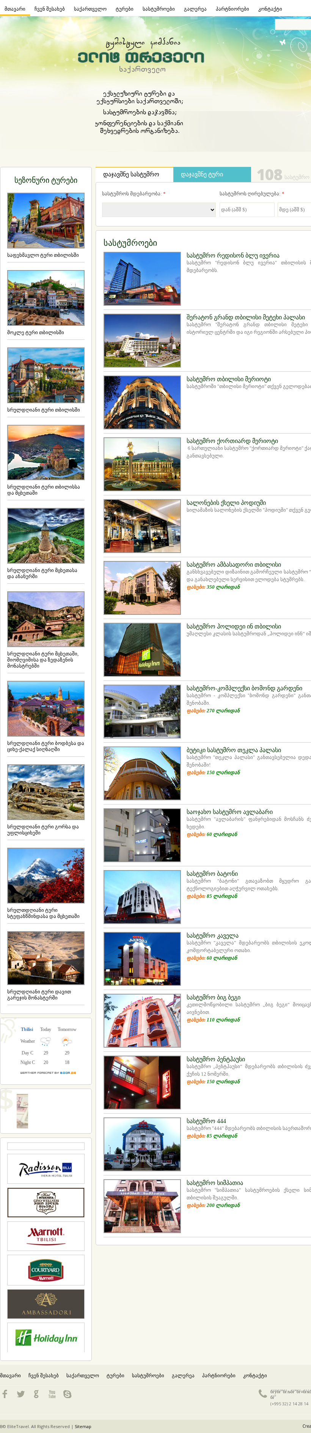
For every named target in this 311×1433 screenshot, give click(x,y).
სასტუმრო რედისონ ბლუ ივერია (233, 255)
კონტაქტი (270, 9)
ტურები (125, 9)
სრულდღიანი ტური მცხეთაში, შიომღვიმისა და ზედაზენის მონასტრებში (43, 660)
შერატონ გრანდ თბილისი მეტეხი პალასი (246, 317)
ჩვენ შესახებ (50, 9)
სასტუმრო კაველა (213, 935)
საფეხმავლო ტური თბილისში (43, 255)
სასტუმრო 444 (206, 1121)
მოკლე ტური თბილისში (35, 332)
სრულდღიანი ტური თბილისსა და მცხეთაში (43, 490)
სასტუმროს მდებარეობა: (134, 193)
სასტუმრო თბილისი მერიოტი (229, 379)
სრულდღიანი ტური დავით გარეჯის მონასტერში (39, 995)
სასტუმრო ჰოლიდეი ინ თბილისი (234, 626)
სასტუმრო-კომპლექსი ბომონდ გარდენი (244, 688)
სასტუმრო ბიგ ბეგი (213, 997)
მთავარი (15, 9)
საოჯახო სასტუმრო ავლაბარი (230, 812)
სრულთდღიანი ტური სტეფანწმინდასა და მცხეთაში (43, 913)
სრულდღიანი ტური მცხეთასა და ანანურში (42, 573)
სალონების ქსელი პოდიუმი (226, 503)
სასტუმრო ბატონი (212, 873)
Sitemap (83, 1426)
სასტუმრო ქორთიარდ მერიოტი (232, 441)
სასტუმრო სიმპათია (215, 1183)
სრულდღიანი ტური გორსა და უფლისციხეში (43, 830)
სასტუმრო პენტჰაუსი (216, 1059)
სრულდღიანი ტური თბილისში (43, 410)
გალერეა (195, 9)
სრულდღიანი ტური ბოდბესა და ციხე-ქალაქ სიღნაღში (45, 746)
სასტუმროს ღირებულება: (252, 193)
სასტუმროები (159, 9)
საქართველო (90, 9)
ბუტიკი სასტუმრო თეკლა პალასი (234, 750)
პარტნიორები (232, 9)
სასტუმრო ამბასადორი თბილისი (234, 564)
